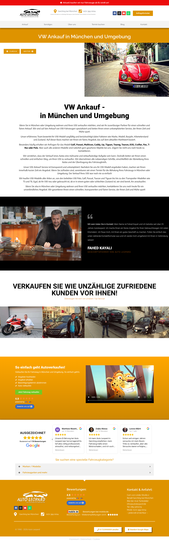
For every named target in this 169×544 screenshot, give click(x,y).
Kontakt (143, 24)
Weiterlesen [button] (59, 450)
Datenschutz (86, 539)
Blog (122, 24)
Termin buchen (98, 24)
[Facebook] (115, 13)
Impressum (74, 539)
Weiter (28, 51)
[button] (52, 439)
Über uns (72, 24)
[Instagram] (119, 13)
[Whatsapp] (128, 13)
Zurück (12, 51)
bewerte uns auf (23, 406)
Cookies (96, 539)
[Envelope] (124, 13)
